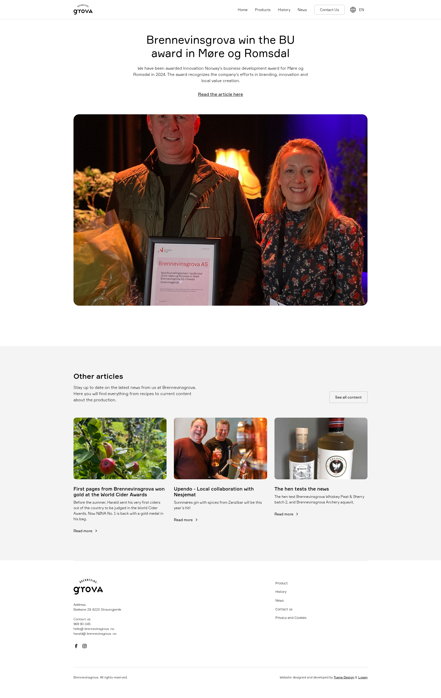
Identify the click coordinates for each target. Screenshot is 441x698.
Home (243, 9)
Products (263, 9)
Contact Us (329, 9)
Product (281, 583)
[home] (83, 9)
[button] (362, 9)
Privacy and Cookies (290, 618)
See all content (348, 397)
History (284, 9)
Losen (363, 677)
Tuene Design (344, 677)
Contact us (283, 609)
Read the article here (220, 94)
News (302, 9)
